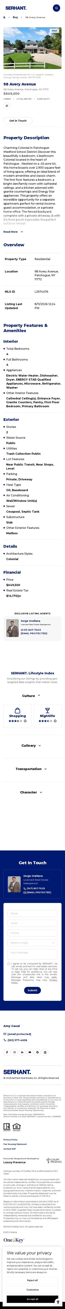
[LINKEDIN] (22, 1052)
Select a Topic (19, 942)
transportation (29, 769)
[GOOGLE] (37, 1052)
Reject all (32, 1280)
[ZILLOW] (45, 1052)
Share (6, 105)
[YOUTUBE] (29, 1052)
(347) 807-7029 (35, 888)
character (28, 792)
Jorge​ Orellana (33, 875)
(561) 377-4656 (17, 1040)
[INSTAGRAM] (14, 1052)
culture (28, 696)
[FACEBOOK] (6, 1052)
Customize (33, 1289)
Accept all (32, 1299)
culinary (28, 746)
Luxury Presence (14, 1162)
